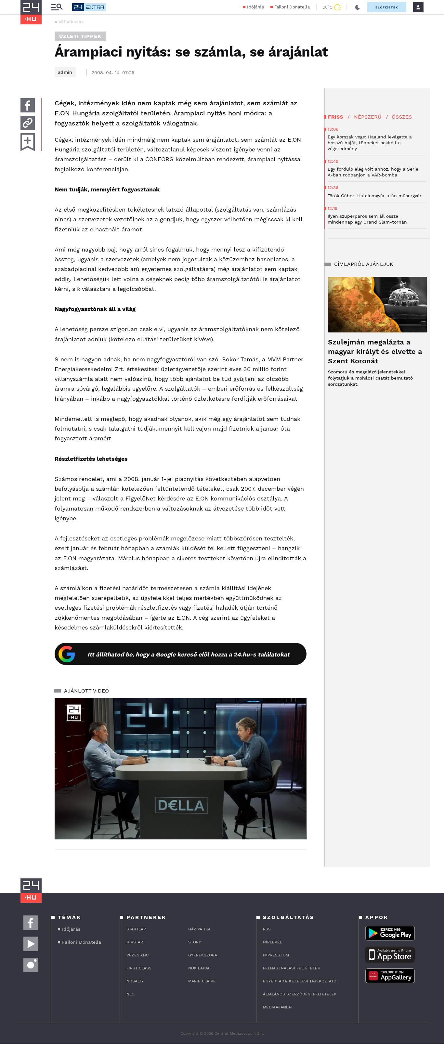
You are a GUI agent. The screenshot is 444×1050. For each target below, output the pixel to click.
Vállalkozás (71, 21)
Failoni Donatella (292, 7)
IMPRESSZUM (276, 955)
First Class (138, 968)
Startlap (136, 929)
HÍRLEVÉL (272, 942)
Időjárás (255, 7)
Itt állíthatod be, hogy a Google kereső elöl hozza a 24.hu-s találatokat (188, 654)
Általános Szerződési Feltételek (300, 994)
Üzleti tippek (80, 36)
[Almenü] (57, 7)
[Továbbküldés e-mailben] (27, 123)
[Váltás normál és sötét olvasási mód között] (357, 7)
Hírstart (135, 942)
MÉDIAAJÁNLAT (278, 1007)
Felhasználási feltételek (291, 968)
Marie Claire (202, 981)
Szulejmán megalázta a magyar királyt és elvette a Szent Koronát (375, 351)
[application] (181, 768)
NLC (130, 994)
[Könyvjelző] (27, 142)
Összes (402, 117)
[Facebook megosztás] (27, 105)
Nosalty (135, 981)
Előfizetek (386, 7)
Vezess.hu (137, 955)
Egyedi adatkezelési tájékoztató (299, 981)
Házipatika (199, 929)
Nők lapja (199, 968)
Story (194, 942)
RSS (267, 929)
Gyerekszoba (202, 955)
